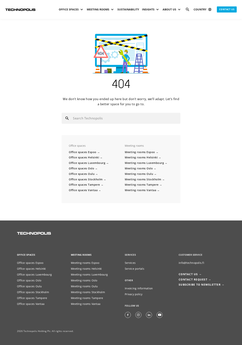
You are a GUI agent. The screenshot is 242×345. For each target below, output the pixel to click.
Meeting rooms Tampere (142, 184)
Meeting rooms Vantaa (140, 190)
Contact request (193, 279)
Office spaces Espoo (82, 152)
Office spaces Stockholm (86, 179)
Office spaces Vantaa (83, 190)
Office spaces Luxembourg (87, 163)
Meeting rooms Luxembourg (144, 163)
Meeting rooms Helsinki (141, 157)
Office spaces (26, 254)
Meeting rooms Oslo (139, 168)
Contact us (226, 9)
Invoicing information (139, 288)
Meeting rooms (81, 254)
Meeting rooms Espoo (140, 152)
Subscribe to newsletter (200, 284)
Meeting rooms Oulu (139, 174)
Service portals (134, 268)
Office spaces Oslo (81, 168)
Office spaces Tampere (84, 184)
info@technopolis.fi (191, 263)
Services (130, 263)
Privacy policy (134, 294)
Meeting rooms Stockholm (143, 179)
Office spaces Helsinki (84, 157)
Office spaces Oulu (82, 174)
